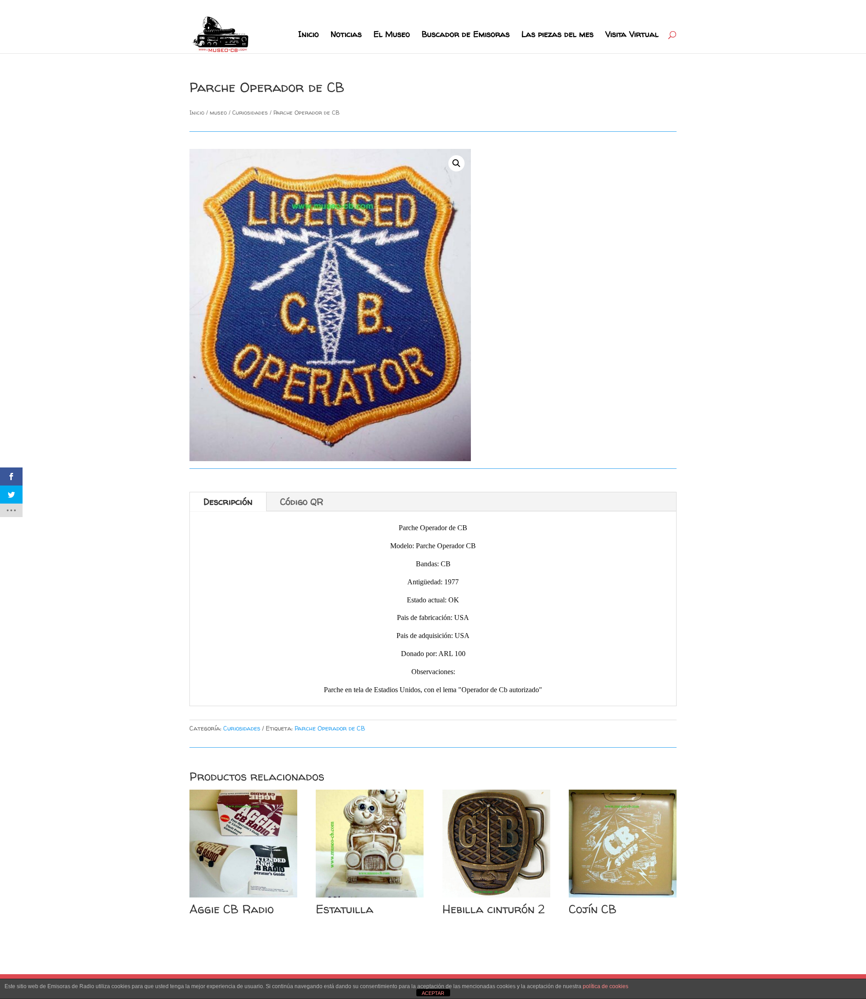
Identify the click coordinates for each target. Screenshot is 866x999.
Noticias (346, 35)
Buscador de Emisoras (466, 35)
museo (218, 112)
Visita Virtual (632, 35)
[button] (456, 163)
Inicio (308, 35)
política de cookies (605, 986)
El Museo (391, 35)
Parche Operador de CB (330, 728)
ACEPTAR (433, 993)
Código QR (301, 501)
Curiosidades (250, 112)
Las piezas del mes (557, 35)
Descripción (228, 501)
